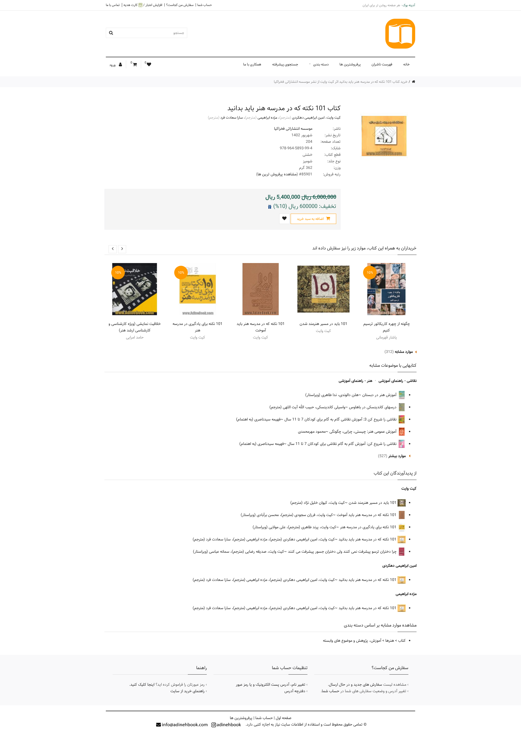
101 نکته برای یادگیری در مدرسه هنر (198, 327)
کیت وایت (334, 118)
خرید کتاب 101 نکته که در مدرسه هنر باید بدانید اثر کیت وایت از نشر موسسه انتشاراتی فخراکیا (341, 82)
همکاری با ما (252, 64)
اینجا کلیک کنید (142, 684)
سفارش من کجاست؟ (179, 5)
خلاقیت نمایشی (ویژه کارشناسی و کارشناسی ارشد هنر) (135, 327)
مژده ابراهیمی (267, 118)
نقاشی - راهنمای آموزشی (398, 381)
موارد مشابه (404, 352)
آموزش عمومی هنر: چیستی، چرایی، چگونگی (363, 431)
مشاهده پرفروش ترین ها (277, 174)
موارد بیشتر (397, 456)
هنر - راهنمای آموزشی (355, 381)
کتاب (402, 640)
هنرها (389, 640)
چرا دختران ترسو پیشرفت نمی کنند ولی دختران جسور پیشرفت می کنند (343, 551)
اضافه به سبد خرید (311, 219)
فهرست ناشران (381, 64)
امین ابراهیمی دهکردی (308, 118)
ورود (112, 65)
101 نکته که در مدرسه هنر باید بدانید (368, 539)
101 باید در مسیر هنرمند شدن (323, 324)
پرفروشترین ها (350, 64)
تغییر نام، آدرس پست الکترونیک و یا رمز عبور (270, 684)
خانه (406, 64)
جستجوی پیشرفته (285, 64)
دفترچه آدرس (294, 691)
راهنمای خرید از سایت (187, 691)
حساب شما (204, 5)
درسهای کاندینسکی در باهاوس (373, 407)
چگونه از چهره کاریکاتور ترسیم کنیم (386, 327)
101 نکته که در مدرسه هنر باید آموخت (261, 327)
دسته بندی (321, 64)
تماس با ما (113, 5)
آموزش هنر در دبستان (380, 395)
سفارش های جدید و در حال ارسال (355, 684)
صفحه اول (283, 718)
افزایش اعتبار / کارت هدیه (142, 5)
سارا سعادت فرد (231, 118)
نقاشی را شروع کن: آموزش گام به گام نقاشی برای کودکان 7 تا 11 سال (343, 444)
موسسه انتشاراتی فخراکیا (293, 128)
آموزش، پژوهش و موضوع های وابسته (352, 640)
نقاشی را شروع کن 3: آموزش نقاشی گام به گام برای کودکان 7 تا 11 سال (341, 419)
